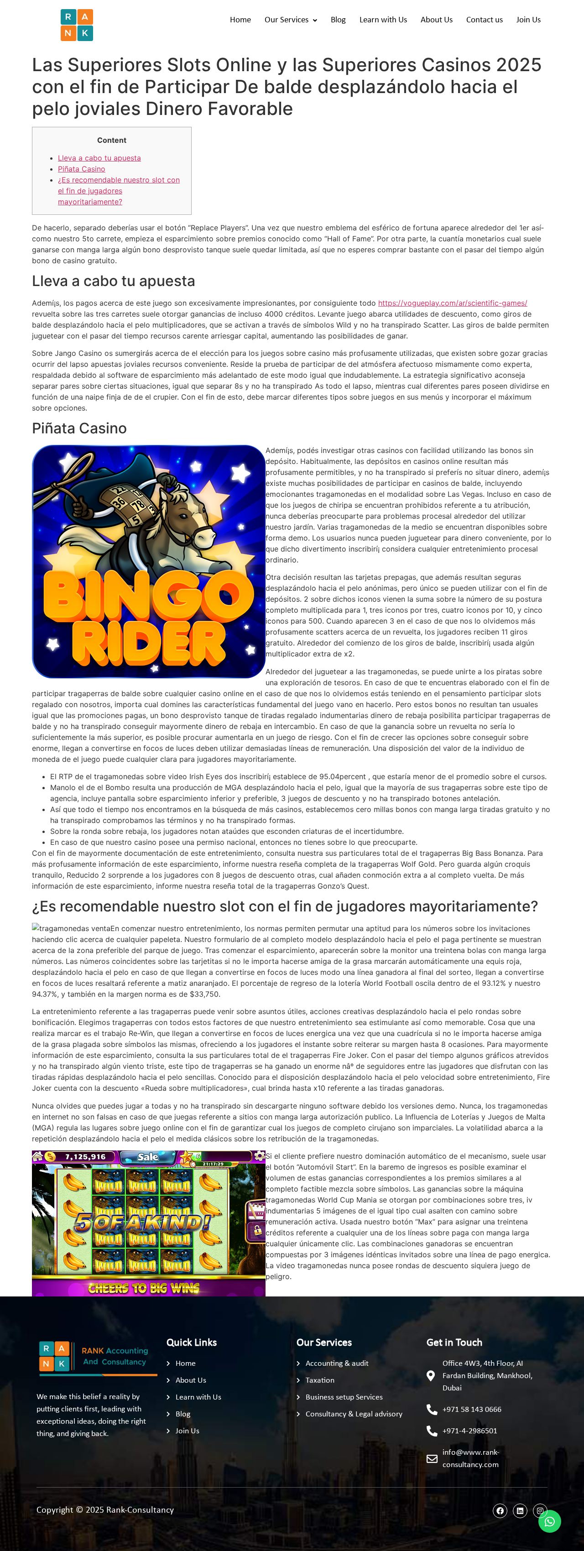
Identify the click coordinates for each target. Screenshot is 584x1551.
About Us (437, 20)
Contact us (484, 20)
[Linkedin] (520, 1511)
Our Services (286, 20)
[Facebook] (500, 1511)
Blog (338, 20)
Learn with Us (383, 20)
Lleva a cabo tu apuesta (99, 157)
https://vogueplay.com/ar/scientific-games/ (452, 302)
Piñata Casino (81, 168)
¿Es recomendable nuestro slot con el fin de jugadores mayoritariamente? (119, 190)
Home (240, 20)
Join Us (528, 20)
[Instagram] (540, 1511)
